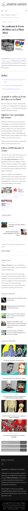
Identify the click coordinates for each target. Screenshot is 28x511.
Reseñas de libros (14, 358)
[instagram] (2, 464)
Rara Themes (22, 505)
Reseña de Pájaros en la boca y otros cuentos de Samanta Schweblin (14, 416)
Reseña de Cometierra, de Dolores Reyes (14, 360)
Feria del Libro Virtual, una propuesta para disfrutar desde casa (6, 208)
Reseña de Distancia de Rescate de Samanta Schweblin (14, 436)
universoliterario (8, 36)
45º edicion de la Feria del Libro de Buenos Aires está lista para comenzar (18, 195)
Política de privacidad (20, 507)
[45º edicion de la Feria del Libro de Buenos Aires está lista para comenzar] (18, 190)
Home (4, 509)
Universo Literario (15, 503)
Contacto (23, 509)
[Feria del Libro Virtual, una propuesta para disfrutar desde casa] (6, 203)
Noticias (10, 22)
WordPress (11, 507)
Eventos (4, 22)
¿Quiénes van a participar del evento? (13, 85)
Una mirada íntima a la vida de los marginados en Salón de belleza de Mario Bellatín (14, 397)
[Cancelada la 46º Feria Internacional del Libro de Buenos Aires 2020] (6, 190)
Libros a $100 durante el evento (12, 89)
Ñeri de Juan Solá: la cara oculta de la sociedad (14, 378)
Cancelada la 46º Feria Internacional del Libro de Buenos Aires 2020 (5, 195)
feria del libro (6, 215)
